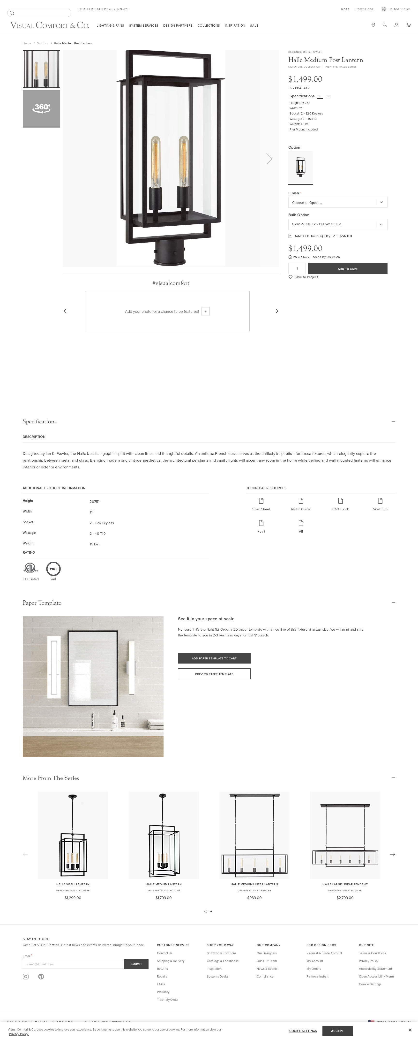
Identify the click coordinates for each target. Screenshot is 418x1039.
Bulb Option (298, 215)
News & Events (267, 968)
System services (144, 25)
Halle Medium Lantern (164, 884)
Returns (162, 968)
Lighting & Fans (110, 25)
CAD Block (340, 509)
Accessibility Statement (375, 968)
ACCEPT (337, 1031)
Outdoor (43, 43)
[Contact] (385, 25)
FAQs (161, 984)
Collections (209, 25)
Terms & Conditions (372, 953)
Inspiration (235, 25)
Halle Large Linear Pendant (345, 884)
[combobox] (39, 13)
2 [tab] (211, 911)
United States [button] (399, 9)
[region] (209, 1030)
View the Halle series (341, 66)
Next (392, 854)
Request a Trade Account (324, 953)
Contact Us (165, 953)
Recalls (162, 976)
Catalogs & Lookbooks (223, 961)
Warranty (163, 992)
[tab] (209, 421)
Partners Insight (317, 976)
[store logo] (49, 25)
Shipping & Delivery (170, 961)
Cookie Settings (370, 984)
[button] (269, 158)
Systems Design (218, 976)
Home (27, 43)
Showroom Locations (222, 953)
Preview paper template (214, 674)
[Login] (396, 25)
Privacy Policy (368, 961)
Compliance (265, 976)
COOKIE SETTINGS (303, 1031)
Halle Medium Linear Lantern (254, 884)
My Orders (313, 968)
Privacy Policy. (19, 1034)
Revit (261, 531)
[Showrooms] (373, 25)
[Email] (86, 964)
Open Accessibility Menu (376, 976)
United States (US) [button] (390, 1021)
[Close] (410, 1030)
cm (328, 96)
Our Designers (267, 953)
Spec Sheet (261, 509)
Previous (25, 854)
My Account (314, 961)
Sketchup (380, 509)
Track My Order (168, 999)
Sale (254, 25)
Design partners (178, 25)
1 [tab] (205, 911)
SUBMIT (136, 964)
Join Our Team (267, 961)
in (320, 96)
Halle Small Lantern (73, 884)
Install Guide (300, 509)
